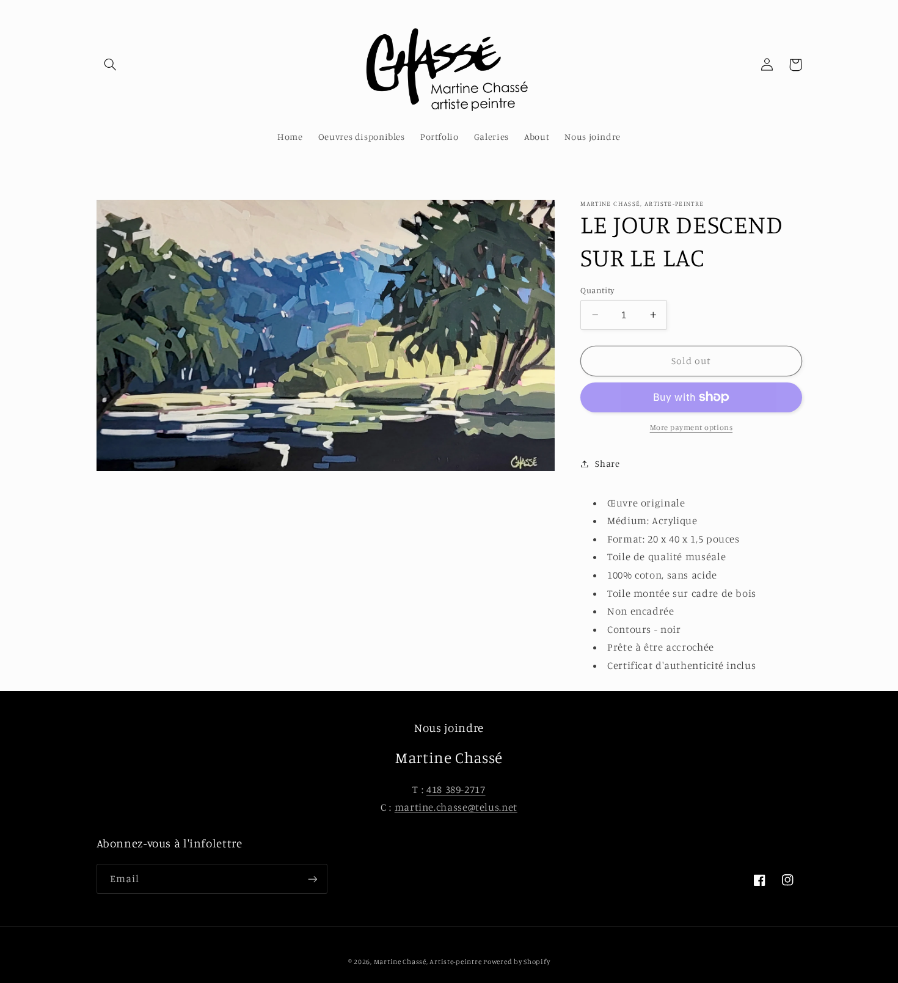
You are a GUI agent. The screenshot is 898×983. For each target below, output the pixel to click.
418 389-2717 (456, 789)
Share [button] (607, 463)
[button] (111, 65)
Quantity (597, 289)
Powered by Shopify (516, 961)
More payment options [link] (691, 427)
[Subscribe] (312, 879)
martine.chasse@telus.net (456, 807)
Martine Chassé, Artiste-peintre (429, 961)
